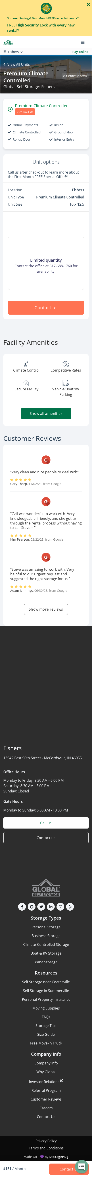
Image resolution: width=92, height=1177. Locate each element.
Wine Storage (46, 961)
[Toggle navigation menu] (84, 42)
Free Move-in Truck (46, 1043)
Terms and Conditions (46, 1148)
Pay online (80, 52)
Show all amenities (45, 413)
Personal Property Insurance (46, 999)
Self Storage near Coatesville (46, 981)
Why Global (46, 1071)
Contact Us (46, 1116)
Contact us (46, 308)
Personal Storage (46, 927)
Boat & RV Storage (46, 953)
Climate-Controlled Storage (46, 944)
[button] (22, 907)
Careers (46, 1107)
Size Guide (46, 1034)
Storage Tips (46, 1025)
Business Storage (46, 935)
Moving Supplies (46, 1008)
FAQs (46, 1016)
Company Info (46, 1063)
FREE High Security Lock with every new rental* (41, 28)
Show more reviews (46, 609)
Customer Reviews (46, 1099)
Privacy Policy (46, 1140)
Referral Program (46, 1090)
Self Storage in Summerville (46, 990)
